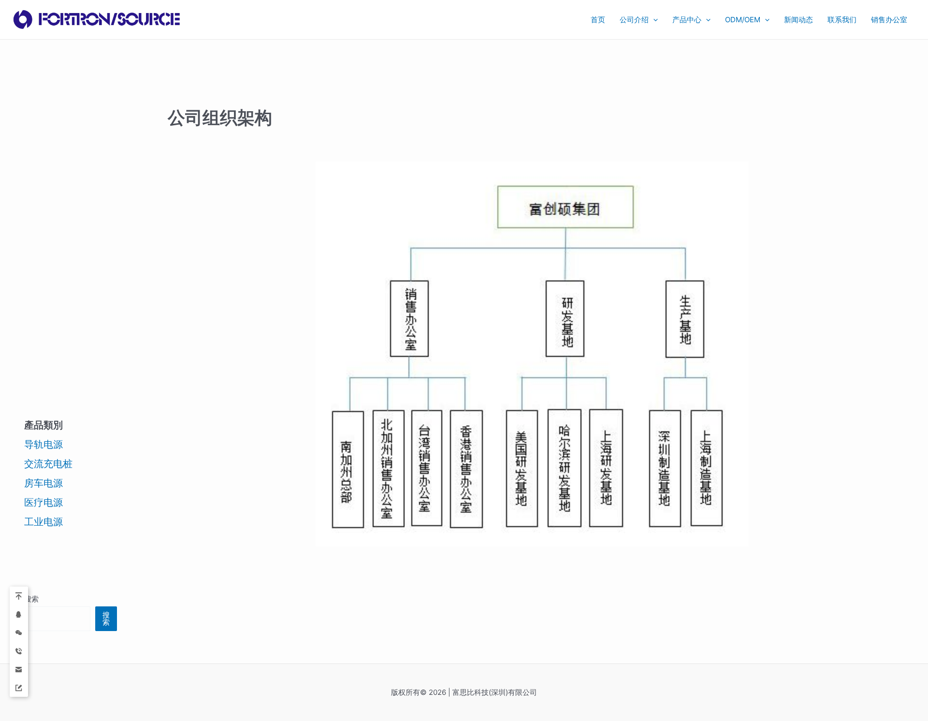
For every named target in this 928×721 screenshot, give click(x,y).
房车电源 (43, 483)
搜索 (31, 598)
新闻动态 (798, 19)
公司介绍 (634, 19)
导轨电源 (43, 444)
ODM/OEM (742, 19)
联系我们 (841, 19)
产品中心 (686, 19)
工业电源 (43, 522)
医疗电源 (43, 502)
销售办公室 (891, 19)
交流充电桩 (48, 464)
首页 (598, 19)
